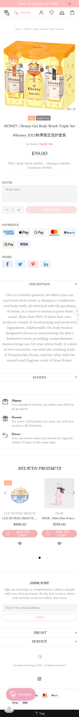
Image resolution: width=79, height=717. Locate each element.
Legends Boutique (23, 12)
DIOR (59, 513)
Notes (7, 182)
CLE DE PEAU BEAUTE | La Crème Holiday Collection (19, 518)
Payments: (10, 225)
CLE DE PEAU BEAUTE (20, 513)
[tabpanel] (20, 516)
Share (7, 257)
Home (18, 29)
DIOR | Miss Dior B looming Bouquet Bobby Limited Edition (59, 518)
